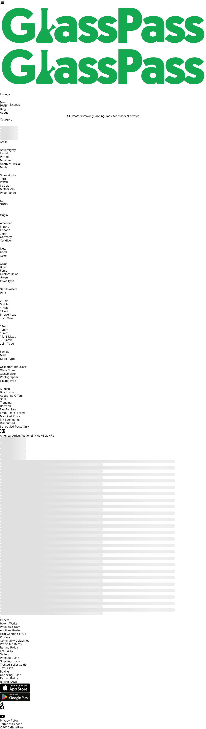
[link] (103, 25)
